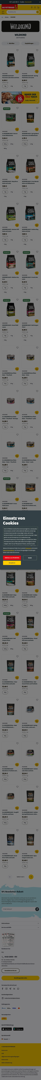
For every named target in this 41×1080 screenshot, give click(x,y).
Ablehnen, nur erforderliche (12, 557)
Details (30, 558)
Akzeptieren (12, 562)
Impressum (28, 548)
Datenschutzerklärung (8, 550)
